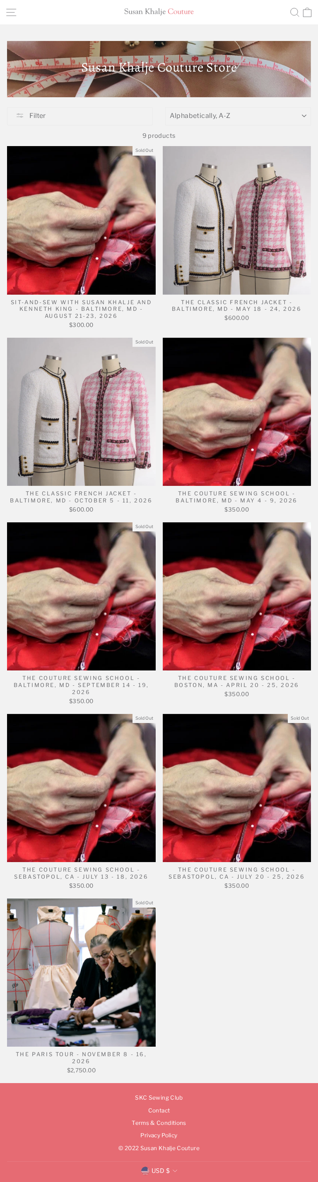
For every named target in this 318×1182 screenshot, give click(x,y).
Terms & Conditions (159, 1123)
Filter (37, 116)
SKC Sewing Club (159, 1097)
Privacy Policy (158, 1135)
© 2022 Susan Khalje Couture (159, 1148)
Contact (159, 1110)
